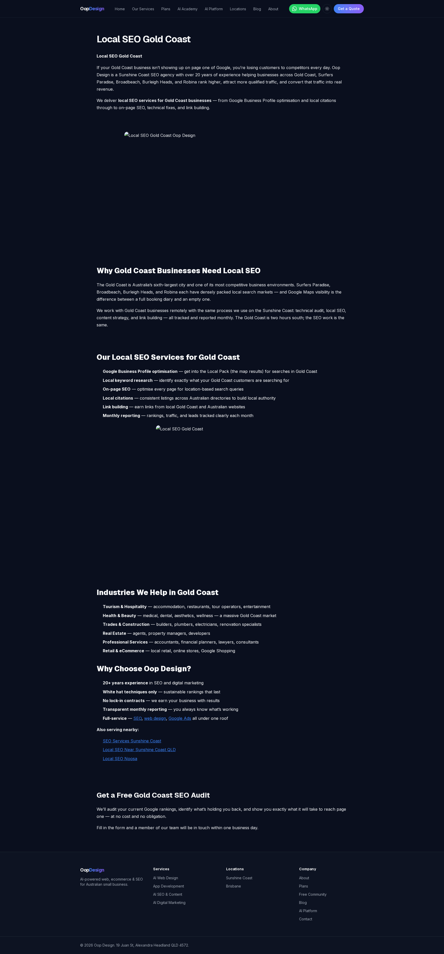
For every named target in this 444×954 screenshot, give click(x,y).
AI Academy (188, 9)
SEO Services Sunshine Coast (132, 740)
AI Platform (214, 9)
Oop (92, 8)
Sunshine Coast (239, 878)
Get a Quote (349, 8)
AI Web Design (165, 878)
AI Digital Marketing (169, 902)
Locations (238, 9)
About (273, 9)
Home (120, 9)
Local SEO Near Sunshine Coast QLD (139, 749)
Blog (257, 9)
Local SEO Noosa (120, 758)
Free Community (313, 894)
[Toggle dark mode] (327, 8)
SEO (137, 718)
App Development (168, 886)
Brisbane (233, 886)
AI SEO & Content (167, 894)
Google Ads (180, 718)
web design (155, 718)
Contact (305, 919)
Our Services (143, 9)
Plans (165, 9)
